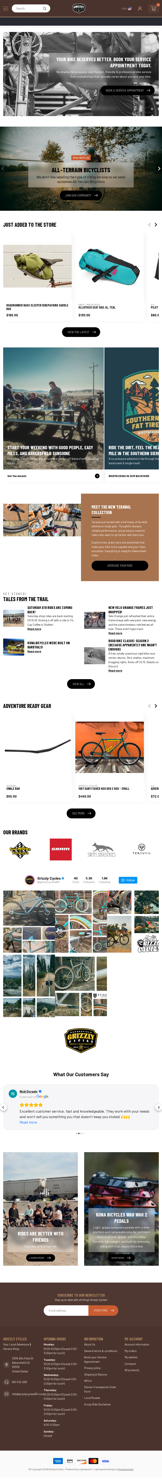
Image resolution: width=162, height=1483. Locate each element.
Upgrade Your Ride (120, 565)
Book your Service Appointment (95, 1359)
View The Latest (78, 332)
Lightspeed (85, 1469)
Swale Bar (13, 789)
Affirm (88, 1380)
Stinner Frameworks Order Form (100, 1389)
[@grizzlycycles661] (30, 880)
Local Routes (92, 1398)
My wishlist (131, 1357)
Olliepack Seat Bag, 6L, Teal (97, 307)
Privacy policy (92, 1368)
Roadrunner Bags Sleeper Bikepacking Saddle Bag (37, 307)
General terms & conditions (100, 1351)
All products (132, 1370)
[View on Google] (13, 1093)
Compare (130, 1363)
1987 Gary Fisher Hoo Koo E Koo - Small (104, 789)
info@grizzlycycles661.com (28, 1394)
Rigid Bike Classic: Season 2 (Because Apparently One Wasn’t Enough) (132, 645)
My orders (131, 1351)
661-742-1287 (19, 1382)
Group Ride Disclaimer (97, 1404)
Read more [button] (28, 1122)
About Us (89, 1344)
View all (78, 684)
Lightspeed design (104, 1469)
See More (78, 813)
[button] (3, 1107)
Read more (34, 629)
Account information (137, 1344)
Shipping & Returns (95, 1374)
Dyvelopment (126, 1469)
